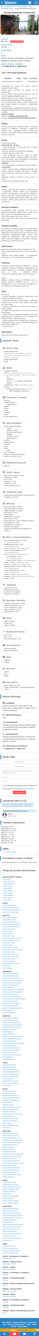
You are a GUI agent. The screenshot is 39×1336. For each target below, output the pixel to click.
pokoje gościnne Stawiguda (11, 1003)
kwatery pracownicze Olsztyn (12, 938)
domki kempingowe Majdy (11, 1187)
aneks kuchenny (7, 1258)
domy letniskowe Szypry (10, 907)
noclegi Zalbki (7, 888)
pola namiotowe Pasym (10, 1121)
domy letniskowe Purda (10, 1069)
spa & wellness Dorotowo (10, 1229)
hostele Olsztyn (7, 931)
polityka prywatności (16, 1324)
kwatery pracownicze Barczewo (12, 1154)
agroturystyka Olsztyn (9, 917)
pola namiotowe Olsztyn (10, 956)
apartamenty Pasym (9, 1093)
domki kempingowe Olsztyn (11, 924)
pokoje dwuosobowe (9, 1264)
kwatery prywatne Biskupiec (11, 1039)
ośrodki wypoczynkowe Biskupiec (13, 1043)
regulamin (32, 1322)
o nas (28, 1324)
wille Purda (6, 1085)
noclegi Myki (6, 879)
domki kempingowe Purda (11, 1072)
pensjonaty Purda (8, 1079)
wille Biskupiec (7, 1057)
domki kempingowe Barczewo (12, 1140)
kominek (5, 1280)
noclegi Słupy (7, 886)
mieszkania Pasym (8, 1112)
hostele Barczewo (8, 1147)
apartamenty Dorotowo (10, 1211)
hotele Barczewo (8, 1149)
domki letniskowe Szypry (10, 912)
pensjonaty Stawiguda (9, 1001)
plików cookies (21, 1330)
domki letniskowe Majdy (10, 1189)
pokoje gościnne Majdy (10, 1201)
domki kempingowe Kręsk (11, 1251)
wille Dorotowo (7, 1240)
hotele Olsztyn (7, 933)
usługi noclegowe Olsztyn (11, 963)
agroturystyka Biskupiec (10, 1018)
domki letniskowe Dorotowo (11, 1217)
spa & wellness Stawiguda (11, 996)
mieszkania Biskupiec (9, 1041)
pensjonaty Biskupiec (9, 1045)
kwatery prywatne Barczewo (11, 1156)
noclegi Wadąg (7, 890)
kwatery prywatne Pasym (10, 1109)
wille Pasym (6, 1128)
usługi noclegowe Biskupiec (11, 1055)
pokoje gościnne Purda (10, 1081)
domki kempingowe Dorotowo (12, 1215)
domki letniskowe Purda (10, 1074)
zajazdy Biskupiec (8, 1059)
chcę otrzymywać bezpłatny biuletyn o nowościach (20, 785)
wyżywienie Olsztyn (9, 929)
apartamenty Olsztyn (9, 920)
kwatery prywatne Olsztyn (11, 940)
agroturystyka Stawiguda (10, 973)
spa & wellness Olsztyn (10, 947)
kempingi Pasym (8, 1105)
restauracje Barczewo (9, 1172)
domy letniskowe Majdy (10, 1185)
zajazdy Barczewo (8, 1177)
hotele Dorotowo (8, 1222)
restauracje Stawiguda (10, 1006)
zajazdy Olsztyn (7, 968)
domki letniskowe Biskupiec (11, 1027)
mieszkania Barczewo (9, 1158)
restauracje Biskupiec (9, 1052)
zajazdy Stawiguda (8, 1013)
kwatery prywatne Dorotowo (11, 1227)
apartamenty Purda (9, 1067)
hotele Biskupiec (8, 1032)
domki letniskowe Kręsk (10, 1253)
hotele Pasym (6, 1102)
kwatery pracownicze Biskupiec (12, 1036)
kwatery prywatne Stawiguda (12, 992)
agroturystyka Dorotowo (10, 1208)
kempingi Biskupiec (9, 1034)
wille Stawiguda (7, 1010)
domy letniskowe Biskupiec (11, 1023)
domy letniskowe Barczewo (11, 1138)
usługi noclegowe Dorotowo (11, 1238)
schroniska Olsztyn (8, 961)
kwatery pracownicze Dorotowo (12, 1224)
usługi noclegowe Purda (10, 1083)
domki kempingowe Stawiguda (12, 980)
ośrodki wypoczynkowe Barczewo (13, 1163)
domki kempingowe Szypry (11, 910)
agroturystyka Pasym (9, 1091)
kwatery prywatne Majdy (10, 1196)
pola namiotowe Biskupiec (11, 1050)
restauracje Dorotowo (9, 1236)
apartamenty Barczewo (10, 1135)
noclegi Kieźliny (7, 897)
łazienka (5, 1275)
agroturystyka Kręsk (9, 1246)
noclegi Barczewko (8, 881)
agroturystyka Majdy (9, 1182)
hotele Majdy (6, 1194)
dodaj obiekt (23, 1326)
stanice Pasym (7, 1123)
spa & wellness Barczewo (10, 1161)
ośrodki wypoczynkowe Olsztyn (12, 950)
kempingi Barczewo (9, 1152)
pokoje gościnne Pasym (10, 1118)
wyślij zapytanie (19, 792)
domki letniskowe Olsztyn (11, 927)
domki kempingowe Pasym (11, 1098)
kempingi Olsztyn (8, 936)
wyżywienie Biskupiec (9, 1029)
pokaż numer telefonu (17, 41)
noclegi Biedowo (8, 895)
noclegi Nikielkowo (8, 884)
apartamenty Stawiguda (10, 976)
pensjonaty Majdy (8, 1198)
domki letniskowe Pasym (10, 1100)
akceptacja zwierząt (9, 1269)
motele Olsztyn (7, 945)
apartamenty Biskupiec (10, 1020)
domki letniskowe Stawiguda (12, 983)
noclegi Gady (6, 900)
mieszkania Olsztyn (8, 943)
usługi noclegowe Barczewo (11, 1175)
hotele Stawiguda (8, 987)
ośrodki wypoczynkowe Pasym (12, 1114)
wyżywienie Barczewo (9, 1145)
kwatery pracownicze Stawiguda (13, 990)
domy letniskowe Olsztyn (10, 922)
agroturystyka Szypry (9, 905)
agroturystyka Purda (9, 1065)
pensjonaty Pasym (8, 1116)
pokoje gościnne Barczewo (11, 1168)
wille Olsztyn (6, 966)
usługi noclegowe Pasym (10, 1125)
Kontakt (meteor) (20, 1322)
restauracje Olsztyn (9, 959)
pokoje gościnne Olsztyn (10, 954)
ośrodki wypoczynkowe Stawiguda (13, 999)
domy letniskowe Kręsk (10, 1248)
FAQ (4, 1324)
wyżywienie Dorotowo (9, 1220)
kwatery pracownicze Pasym (11, 1107)
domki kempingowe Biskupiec (12, 1025)
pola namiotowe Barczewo (11, 1170)
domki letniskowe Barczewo (11, 1142)
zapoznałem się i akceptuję (19, 789)
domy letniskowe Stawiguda (11, 978)
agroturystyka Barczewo (10, 1133)
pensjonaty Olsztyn (8, 952)
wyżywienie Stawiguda (10, 985)
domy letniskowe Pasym (10, 1095)
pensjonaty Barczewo (9, 1165)
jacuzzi (4, 1285)
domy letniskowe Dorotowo (11, 1213)
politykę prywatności (28, 789)
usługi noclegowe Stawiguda (12, 1008)
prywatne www (11, 852)
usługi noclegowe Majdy (10, 1203)
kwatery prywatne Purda (10, 1076)
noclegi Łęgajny (7, 893)
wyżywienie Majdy (8, 1191)
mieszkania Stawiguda (10, 994)
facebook (8, 1322)
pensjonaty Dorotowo (9, 1231)
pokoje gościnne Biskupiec (11, 1048)
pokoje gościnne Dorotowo (11, 1234)
